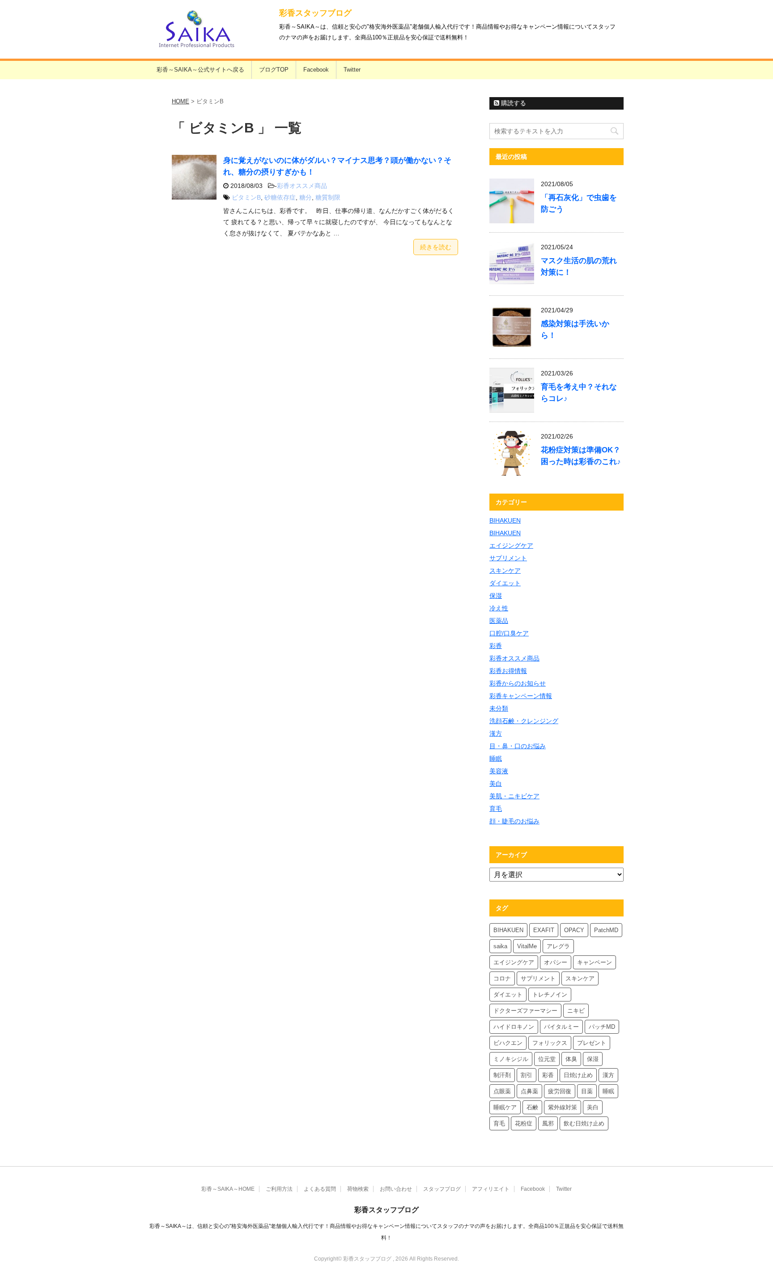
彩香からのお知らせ (517, 683)
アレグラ (558, 946)
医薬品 (498, 620)
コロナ (502, 978)
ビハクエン (507, 1043)
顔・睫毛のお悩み (514, 821)
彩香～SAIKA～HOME (228, 1189)
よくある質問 (320, 1189)
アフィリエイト (491, 1189)
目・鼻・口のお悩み (517, 746)
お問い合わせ (396, 1189)
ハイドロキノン (513, 1026)
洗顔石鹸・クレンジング (523, 720)
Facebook (316, 69)
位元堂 (547, 1059)
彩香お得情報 (508, 670)
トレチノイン (549, 994)
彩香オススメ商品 (302, 185)
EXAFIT (543, 930)
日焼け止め (578, 1075)
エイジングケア (511, 545)
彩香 (495, 645)
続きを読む (435, 247)
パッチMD (602, 1026)
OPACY (574, 930)
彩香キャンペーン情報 (520, 695)
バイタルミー (561, 1026)
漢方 (495, 733)
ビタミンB (246, 197)
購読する (512, 103)
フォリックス (549, 1043)
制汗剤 (502, 1075)
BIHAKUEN (505, 520)
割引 (526, 1075)
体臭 (571, 1059)
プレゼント (591, 1043)
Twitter (352, 69)
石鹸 (532, 1107)
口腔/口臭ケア (509, 633)
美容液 (498, 771)
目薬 (587, 1091)
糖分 (305, 197)
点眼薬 (502, 1091)
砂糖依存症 (280, 197)
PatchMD (606, 930)
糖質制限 (327, 197)
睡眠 (495, 758)
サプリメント (508, 558)
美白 (495, 783)
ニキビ (576, 1010)
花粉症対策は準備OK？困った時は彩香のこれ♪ (581, 456)
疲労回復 (559, 1091)
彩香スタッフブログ (315, 13)
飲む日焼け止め (584, 1123)
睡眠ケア (505, 1107)
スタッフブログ (442, 1189)
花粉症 (523, 1123)
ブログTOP (274, 69)
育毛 (495, 808)
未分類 (498, 708)
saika (500, 946)
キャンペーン (594, 962)
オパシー (555, 962)
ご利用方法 (279, 1189)
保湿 (495, 595)
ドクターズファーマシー (525, 1010)
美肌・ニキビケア (514, 796)
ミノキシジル (510, 1059)
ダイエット (505, 583)
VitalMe (527, 946)
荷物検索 (358, 1189)
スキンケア (505, 570)
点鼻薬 (529, 1091)
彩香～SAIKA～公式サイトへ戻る (200, 69)
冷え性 (498, 608)
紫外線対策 (562, 1107)
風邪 (548, 1123)
